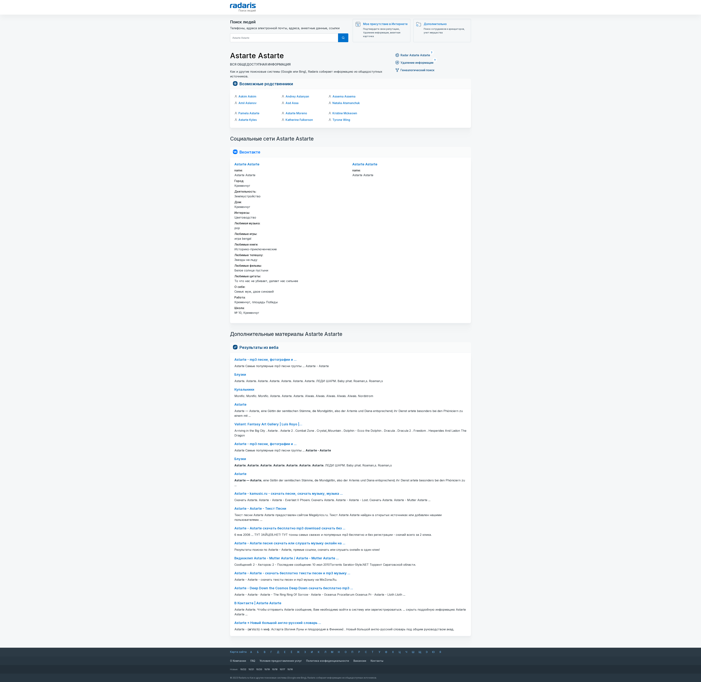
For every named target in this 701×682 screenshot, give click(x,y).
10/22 (243, 669)
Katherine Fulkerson (299, 120)
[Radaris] (243, 5)
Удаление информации (417, 62)
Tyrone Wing (341, 120)
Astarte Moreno (296, 113)
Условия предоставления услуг (281, 660)
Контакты (377, 660)
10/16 (290, 669)
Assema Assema (343, 96)
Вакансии (359, 660)
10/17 (282, 669)
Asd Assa (292, 103)
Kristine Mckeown (344, 113)
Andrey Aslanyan (297, 96)
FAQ (252, 660)
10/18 (274, 669)
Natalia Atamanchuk (346, 103)
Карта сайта (238, 651)
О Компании (238, 660)
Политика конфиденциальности (327, 660)
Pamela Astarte (248, 113)
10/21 (251, 669)
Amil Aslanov (247, 103)
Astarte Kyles (247, 120)
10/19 (267, 669)
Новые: (234, 669)
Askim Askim (247, 96)
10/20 (259, 669)
